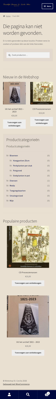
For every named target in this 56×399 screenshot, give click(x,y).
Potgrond (17, 170)
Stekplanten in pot (21, 175)
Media (12, 185)
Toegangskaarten (18, 190)
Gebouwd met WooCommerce (16, 384)
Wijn (12, 200)
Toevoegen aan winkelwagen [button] (14, 124)
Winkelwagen (43, 392)
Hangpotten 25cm (21, 160)
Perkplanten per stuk (22, 165)
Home (8, 16)
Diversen (13, 180)
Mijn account (9, 394)
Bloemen (14, 155)
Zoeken (28, 394)
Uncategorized (16, 195)
